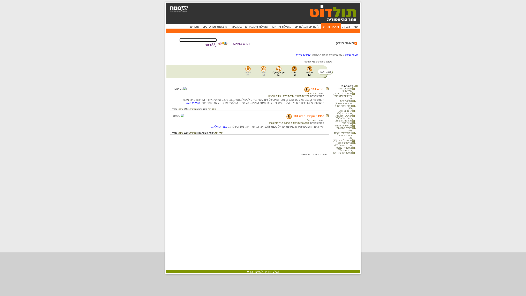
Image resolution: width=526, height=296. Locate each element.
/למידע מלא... (192, 102)
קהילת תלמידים (256, 26)
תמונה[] (294, 73)
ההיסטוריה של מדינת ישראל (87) (343, 144)
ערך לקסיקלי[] (278, 73)
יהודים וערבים (274, 96)
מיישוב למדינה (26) (342, 140)
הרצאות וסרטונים (215, 26)
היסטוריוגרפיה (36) (342, 152)
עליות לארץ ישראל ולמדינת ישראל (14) (343, 135)
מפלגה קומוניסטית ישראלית (295, 123)
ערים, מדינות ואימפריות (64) (344, 112)
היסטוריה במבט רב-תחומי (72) (344, 149)
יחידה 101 (317, 89)
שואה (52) (347, 123)
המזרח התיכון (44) (343, 125)
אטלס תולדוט (272, 271)
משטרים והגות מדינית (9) (345, 89)
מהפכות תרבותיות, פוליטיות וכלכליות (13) (342, 96)
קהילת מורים (281, 26)
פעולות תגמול (302, 96)
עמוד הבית (350, 26)
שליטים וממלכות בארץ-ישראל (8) (344, 116)
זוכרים (194, 26)
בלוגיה (237, 26)
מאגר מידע (331, 26)
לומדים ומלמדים (307, 26)
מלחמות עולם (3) (343, 120)
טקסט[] (309, 73)
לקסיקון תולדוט (255, 271)
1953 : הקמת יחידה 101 (308, 116)
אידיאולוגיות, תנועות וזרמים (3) (343, 102)
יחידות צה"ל (288, 96)
